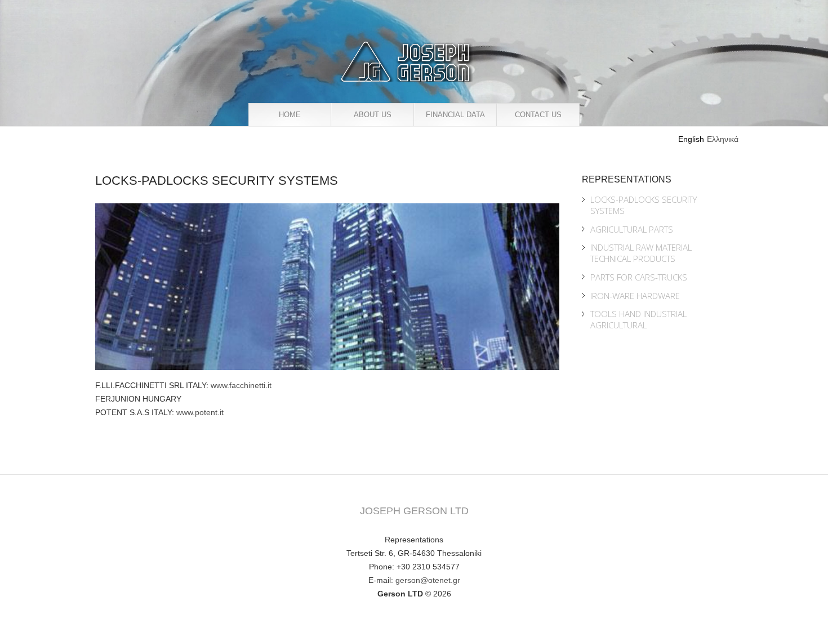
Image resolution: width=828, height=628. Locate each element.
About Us (372, 114)
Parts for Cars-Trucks (638, 277)
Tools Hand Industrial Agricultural (638, 319)
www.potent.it (200, 412)
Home (290, 114)
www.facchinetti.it (241, 385)
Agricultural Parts (631, 229)
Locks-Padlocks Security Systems (643, 205)
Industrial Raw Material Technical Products (641, 253)
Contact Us (538, 114)
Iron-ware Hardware (635, 295)
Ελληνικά (722, 139)
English (691, 139)
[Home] (406, 48)
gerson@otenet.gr (427, 580)
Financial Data (455, 114)
